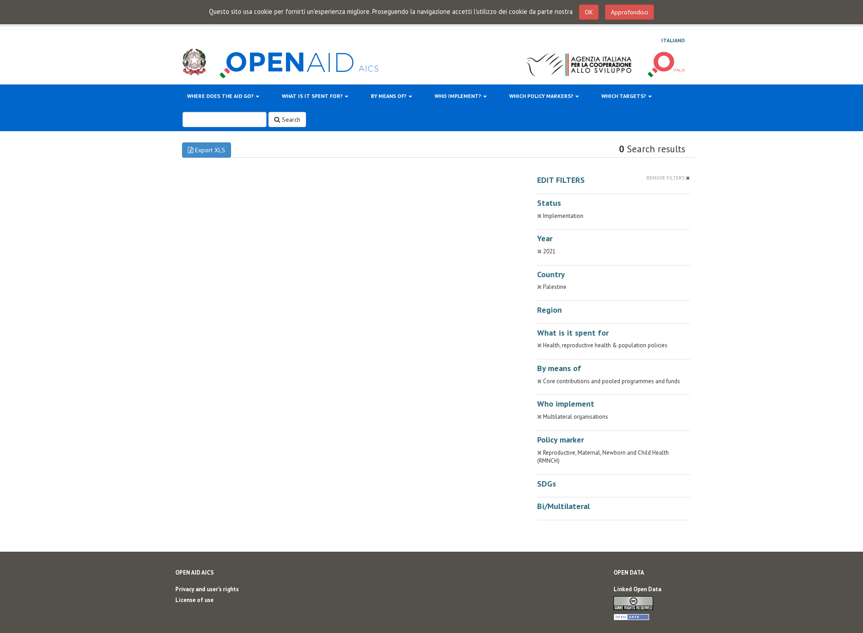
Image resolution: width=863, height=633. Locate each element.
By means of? (389, 96)
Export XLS (209, 150)
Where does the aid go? (221, 96)
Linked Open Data (637, 589)
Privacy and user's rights (207, 589)
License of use (194, 600)
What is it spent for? (313, 96)
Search (290, 119)
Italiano (673, 40)
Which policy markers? (541, 96)
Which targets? (624, 96)
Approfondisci (629, 12)
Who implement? (458, 96)
